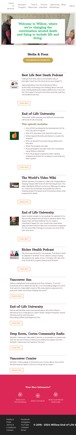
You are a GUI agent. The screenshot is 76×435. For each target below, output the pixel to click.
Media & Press (10, 420)
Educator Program (22, 6)
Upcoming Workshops (54, 6)
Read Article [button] (16, 296)
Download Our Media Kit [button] (38, 60)
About (72, 6)
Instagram (25, 422)
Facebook (25, 419)
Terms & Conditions (11, 426)
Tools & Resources (32, 6)
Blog (63, 5)
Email (23, 430)
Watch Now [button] (23, 202)
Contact (9, 430)
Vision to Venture (10, 6)
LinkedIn (25, 427)
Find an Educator (43, 6)
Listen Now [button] (23, 103)
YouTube (25, 425)
